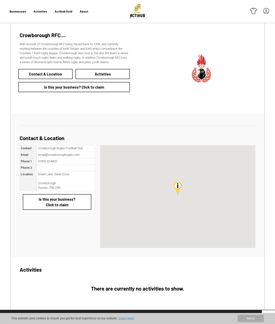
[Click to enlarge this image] (200, 68)
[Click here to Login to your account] (266, 11)
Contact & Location (45, 74)
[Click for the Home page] (137, 11)
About (84, 11)
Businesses (18, 11)
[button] (178, 189)
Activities (40, 11)
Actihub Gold (63, 11)
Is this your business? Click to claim (74, 87)
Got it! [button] (251, 318)
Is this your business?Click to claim (57, 202)
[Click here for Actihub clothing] (253, 11)
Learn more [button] (126, 318)
